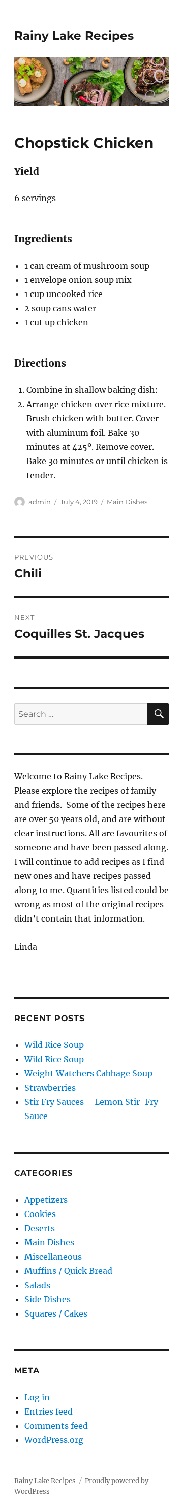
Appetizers (46, 1200)
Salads (37, 1285)
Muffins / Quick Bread (68, 1271)
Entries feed (48, 1411)
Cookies (40, 1214)
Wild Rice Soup (54, 1045)
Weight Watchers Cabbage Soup (88, 1073)
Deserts (39, 1228)
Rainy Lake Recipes (74, 35)
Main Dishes (127, 502)
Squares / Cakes (55, 1313)
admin (39, 502)
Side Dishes (47, 1299)
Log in (37, 1397)
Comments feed (56, 1426)
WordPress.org (53, 1440)
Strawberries (50, 1087)
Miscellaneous (53, 1257)
